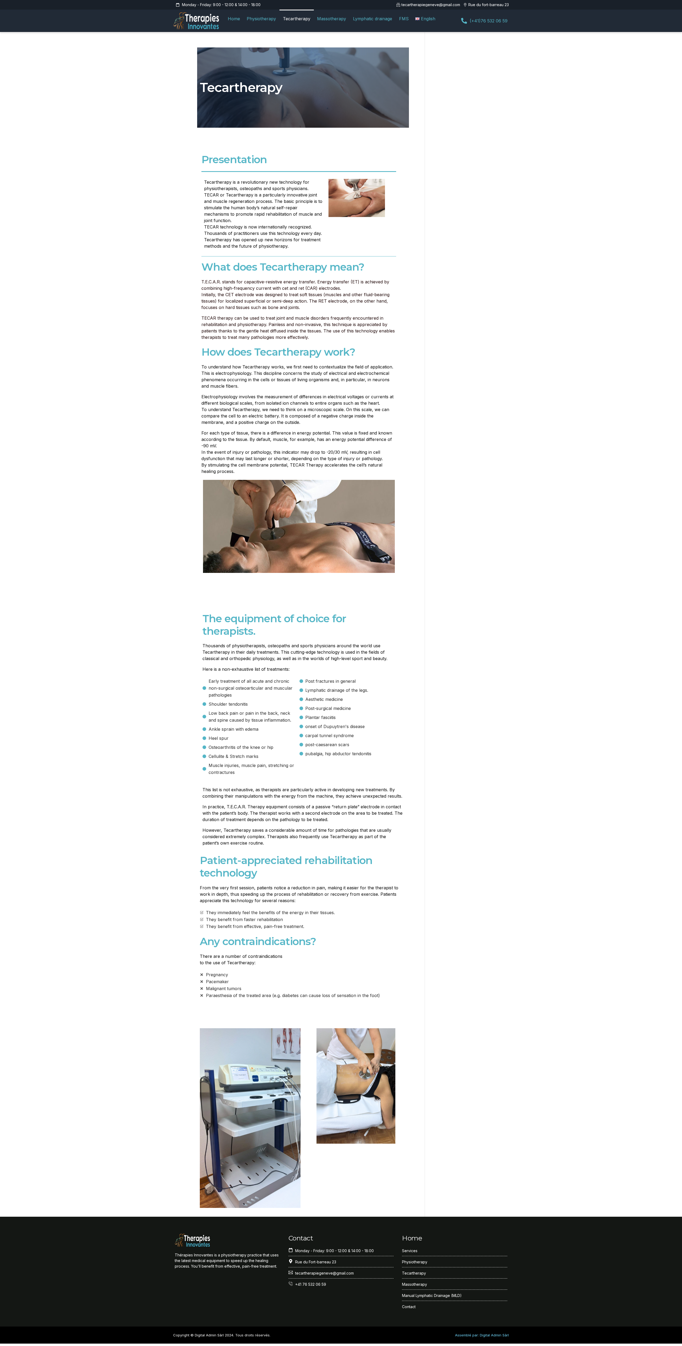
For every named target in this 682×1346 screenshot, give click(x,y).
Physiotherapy (261, 18)
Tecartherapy (296, 18)
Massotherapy (331, 18)
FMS (404, 18)
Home (234, 18)
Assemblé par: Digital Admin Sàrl (482, 1335)
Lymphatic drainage (372, 18)
